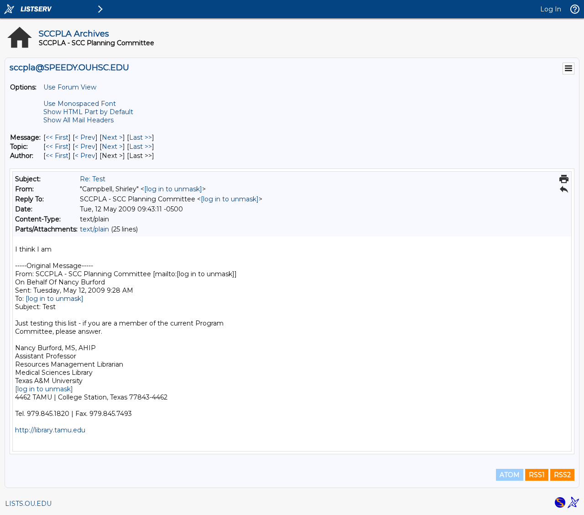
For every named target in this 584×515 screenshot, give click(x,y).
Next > (112, 137)
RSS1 (537, 475)
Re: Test (92, 179)
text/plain (94, 229)
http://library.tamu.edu (50, 430)
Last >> (140, 137)
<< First (57, 137)
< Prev (85, 137)
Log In (550, 9)
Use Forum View (69, 87)
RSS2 (562, 475)
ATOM (510, 475)
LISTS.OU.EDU (28, 503)
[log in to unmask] (173, 189)
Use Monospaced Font (79, 104)
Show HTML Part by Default (88, 112)
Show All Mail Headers (78, 120)
